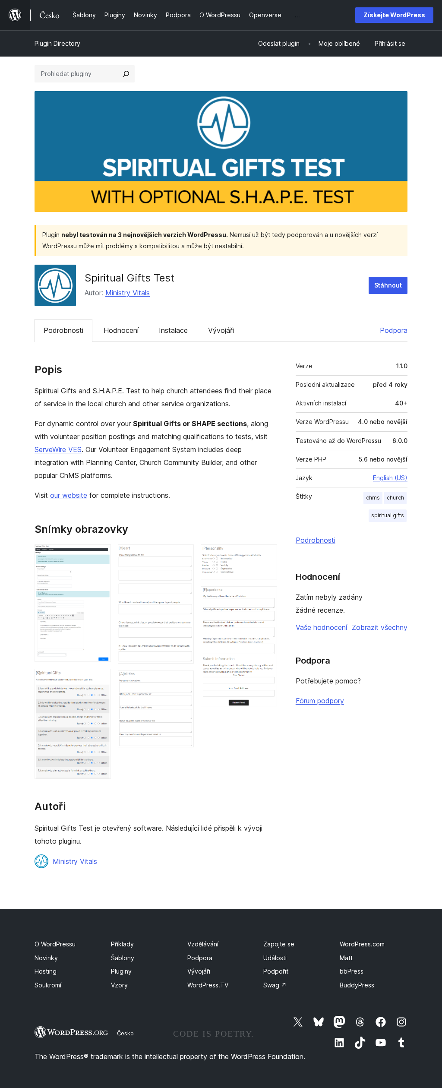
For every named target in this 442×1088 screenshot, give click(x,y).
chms (373, 497)
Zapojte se (278, 944)
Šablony (122, 957)
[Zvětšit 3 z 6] (182, 556)
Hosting (46, 971)
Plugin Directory (57, 43)
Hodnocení (121, 330)
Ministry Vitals (127, 292)
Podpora (393, 330)
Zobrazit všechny (379, 627)
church (395, 497)
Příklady (122, 944)
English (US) (390, 477)
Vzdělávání (202, 944)
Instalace (173, 330)
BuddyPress (357, 985)
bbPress (351, 971)
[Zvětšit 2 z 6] (99, 680)
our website (68, 495)
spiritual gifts (387, 515)
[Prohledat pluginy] (126, 73)
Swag (275, 985)
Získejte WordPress (394, 15)
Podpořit (275, 971)
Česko (125, 1033)
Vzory (119, 985)
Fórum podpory (320, 700)
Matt (346, 957)
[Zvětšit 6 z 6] (265, 598)
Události (275, 957)
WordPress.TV (207, 985)
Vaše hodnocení (321, 627)
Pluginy (121, 971)
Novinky (46, 957)
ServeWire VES (58, 449)
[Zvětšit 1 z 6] (99, 556)
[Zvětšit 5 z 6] (265, 556)
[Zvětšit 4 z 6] (182, 682)
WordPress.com (362, 944)
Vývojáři (221, 330)
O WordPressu (55, 944)
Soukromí (48, 985)
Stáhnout (388, 285)
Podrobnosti (63, 330)
